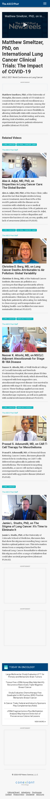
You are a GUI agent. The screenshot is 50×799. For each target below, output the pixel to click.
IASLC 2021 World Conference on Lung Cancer (22, 77)
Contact (8, 794)
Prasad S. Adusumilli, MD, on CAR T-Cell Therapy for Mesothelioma (25, 445)
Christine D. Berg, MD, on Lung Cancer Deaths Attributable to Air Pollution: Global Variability (23, 270)
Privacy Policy (18, 794)
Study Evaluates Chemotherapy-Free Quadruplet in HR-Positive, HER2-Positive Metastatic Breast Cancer (25, 695)
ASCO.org (40, 794)
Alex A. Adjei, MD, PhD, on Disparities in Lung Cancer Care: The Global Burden (22, 184)
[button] (25, 25)
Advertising (25, 792)
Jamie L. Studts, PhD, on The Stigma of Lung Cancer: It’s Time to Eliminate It (24, 526)
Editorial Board (13, 792)
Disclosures (37, 792)
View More (39, 722)
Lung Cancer (9, 145)
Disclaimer (30, 794)
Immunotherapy (24, 319)
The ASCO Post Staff (10, 150)
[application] (25, 25)
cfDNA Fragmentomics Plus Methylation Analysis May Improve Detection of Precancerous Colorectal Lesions (25, 713)
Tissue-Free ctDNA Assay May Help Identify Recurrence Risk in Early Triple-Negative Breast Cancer (25, 684)
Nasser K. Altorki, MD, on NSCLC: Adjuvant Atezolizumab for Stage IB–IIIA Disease (23, 359)
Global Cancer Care (26, 145)
